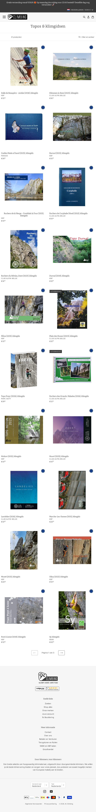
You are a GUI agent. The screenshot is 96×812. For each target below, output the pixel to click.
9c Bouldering (48, 717)
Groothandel (48, 749)
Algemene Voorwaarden (33, 804)
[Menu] (4, 17)
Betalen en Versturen (48, 739)
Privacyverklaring (50, 804)
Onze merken (48, 710)
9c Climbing (69, 804)
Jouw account (48, 714)
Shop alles (48, 707)
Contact (48, 732)
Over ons (48, 735)
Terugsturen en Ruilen (48, 742)
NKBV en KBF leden (48, 746)
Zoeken (48, 703)
